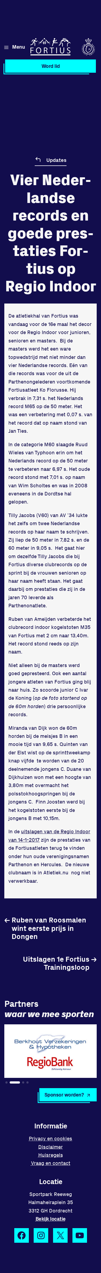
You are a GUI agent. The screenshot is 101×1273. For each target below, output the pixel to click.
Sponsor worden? (64, 1094)
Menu (18, 46)
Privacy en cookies (50, 1138)
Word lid (50, 65)
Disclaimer (50, 1146)
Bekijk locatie (51, 1218)
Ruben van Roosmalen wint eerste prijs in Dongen (45, 928)
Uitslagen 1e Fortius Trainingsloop (60, 963)
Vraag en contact (50, 1162)
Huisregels (50, 1154)
